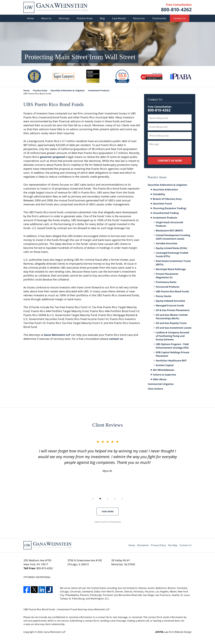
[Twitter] (34, 589)
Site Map (172, 545)
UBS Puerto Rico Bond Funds (172, 291)
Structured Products (167, 286)
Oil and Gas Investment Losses (173, 327)
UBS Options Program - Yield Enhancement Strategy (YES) (172, 346)
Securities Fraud (162, 203)
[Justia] (49, 589)
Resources (139, 18)
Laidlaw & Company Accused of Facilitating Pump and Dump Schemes (172, 336)
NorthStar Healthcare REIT (171, 360)
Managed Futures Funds (170, 305)
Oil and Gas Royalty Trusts (171, 323)
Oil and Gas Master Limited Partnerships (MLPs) (172, 316)
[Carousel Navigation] (107, 498)
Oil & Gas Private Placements (173, 310)
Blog (102, 18)
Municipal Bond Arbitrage (171, 269)
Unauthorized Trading (166, 213)
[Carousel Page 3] (107, 498)
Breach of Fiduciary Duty (167, 198)
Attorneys (64, 18)
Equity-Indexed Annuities (170, 300)
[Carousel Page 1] (93, 498)
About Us (46, 18)
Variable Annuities (166, 243)
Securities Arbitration (165, 189)
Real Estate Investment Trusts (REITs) (173, 262)
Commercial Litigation (161, 384)
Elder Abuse (159, 379)
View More (107, 511)
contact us (116, 338)
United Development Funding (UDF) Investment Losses (173, 237)
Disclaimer (143, 545)
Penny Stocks (163, 296)
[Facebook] (26, 589)
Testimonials (159, 18)
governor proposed (52, 157)
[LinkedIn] (41, 589)
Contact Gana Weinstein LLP (176, 7)
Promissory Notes (166, 282)
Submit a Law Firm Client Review (107, 522)
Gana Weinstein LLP (57, 335)
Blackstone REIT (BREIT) (169, 230)
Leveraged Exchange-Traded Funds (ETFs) (172, 254)
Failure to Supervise (164, 374)
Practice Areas (85, 18)
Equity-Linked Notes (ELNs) (171, 248)
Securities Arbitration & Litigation (167, 184)
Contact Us (179, 18)
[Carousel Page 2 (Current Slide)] (100, 498)
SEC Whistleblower (163, 370)
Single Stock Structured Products (169, 224)
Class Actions (155, 388)
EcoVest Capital (165, 365)
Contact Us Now (170, 160)
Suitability (159, 194)
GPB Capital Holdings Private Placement (172, 354)
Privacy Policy (158, 545)
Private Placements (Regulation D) (167, 275)
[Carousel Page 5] (122, 498)
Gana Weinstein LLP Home (55, 7)
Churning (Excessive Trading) (169, 208)
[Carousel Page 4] (114, 498)
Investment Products (165, 217)
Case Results (119, 18)
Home (30, 18)
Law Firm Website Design (173, 632)
